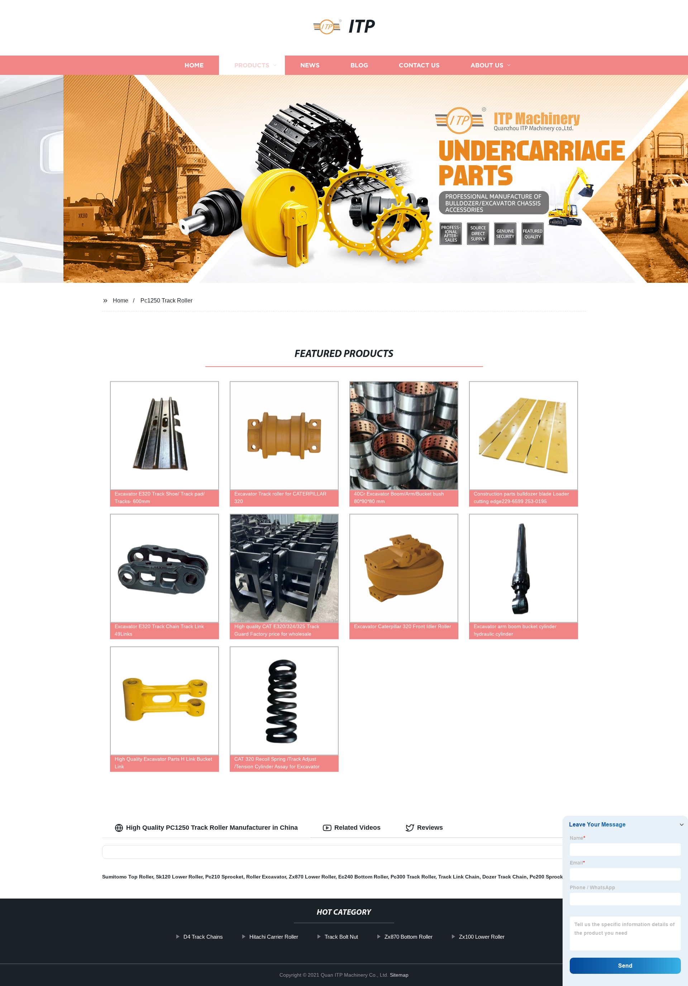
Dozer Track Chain (504, 877)
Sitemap (399, 975)
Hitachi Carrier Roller (273, 937)
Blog (359, 65)
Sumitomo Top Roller (127, 877)
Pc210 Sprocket (224, 877)
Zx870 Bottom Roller (408, 937)
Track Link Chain (458, 877)
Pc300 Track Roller (413, 877)
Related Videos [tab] (357, 827)
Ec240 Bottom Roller (363, 877)
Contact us (419, 65)
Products (251, 65)
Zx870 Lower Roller (312, 877)
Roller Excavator (266, 877)
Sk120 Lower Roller (179, 877)
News (310, 65)
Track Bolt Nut (341, 937)
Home (194, 65)
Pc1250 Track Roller (166, 300)
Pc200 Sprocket (549, 877)
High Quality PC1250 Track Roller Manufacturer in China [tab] (212, 827)
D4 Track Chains (203, 937)
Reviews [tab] (430, 827)
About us (486, 65)
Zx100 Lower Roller (482, 937)
